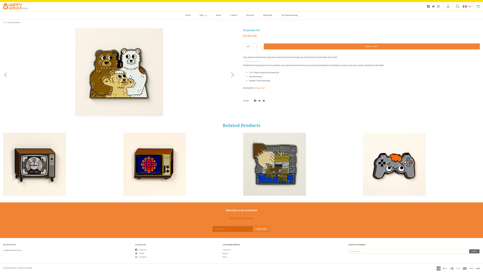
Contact (233, 15)
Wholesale (267, 15)
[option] (119, 72)
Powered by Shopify (24, 268)
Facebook (142, 250)
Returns (225, 253)
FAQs (225, 257)
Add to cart (372, 46)
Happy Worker (10, 268)
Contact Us (227, 250)
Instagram (142, 257)
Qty (248, 46)
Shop (202, 15)
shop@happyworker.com (12, 250)
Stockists (250, 15)
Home (188, 15)
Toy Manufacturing (289, 15)
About (218, 15)
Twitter (141, 253)
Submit (474, 251)
